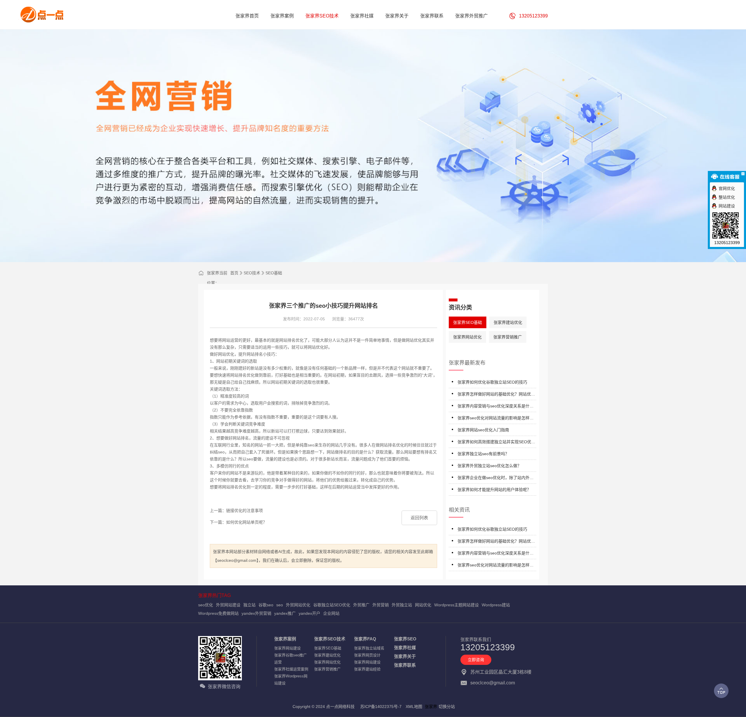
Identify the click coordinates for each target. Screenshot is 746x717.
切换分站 (447, 706)
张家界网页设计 (367, 655)
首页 (234, 273)
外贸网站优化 (298, 605)
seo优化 (205, 605)
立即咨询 (476, 659)
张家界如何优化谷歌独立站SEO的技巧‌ (492, 382)
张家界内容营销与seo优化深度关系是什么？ (493, 407)
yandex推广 (285, 613)
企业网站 (331, 613)
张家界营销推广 (507, 337)
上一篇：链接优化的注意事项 (236, 510)
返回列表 (419, 517)
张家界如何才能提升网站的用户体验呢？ (494, 489)
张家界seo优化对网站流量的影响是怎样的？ (493, 419)
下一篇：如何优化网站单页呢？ (238, 522)
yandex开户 (309, 613)
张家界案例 (285, 638)
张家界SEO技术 (329, 638)
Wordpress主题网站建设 (456, 605)
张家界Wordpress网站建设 (290, 679)
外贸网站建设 (228, 605)
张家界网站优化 (467, 337)
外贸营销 (380, 605)
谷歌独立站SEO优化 (331, 605)
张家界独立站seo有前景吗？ (483, 453)
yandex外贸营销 (256, 613)
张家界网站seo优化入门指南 (483, 430)
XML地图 (414, 706)
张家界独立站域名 (369, 648)
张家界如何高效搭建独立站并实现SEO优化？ (494, 442)
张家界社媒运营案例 (291, 669)
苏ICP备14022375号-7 (381, 706)
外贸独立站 (402, 605)
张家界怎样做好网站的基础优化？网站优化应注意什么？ (496, 395)
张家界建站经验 (367, 669)
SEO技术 (252, 273)
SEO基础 (273, 273)
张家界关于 (405, 656)
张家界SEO (405, 638)
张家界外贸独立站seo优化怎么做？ (489, 465)
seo (279, 605)
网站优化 (423, 605)
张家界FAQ (365, 638)
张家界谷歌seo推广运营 (290, 658)
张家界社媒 (405, 647)
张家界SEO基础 (467, 322)
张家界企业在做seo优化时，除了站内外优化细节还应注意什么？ (496, 478)
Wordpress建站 (496, 605)
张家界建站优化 (508, 322)
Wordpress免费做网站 (218, 613)
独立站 (249, 605)
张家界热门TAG (214, 595)
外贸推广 (361, 605)
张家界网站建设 (287, 648)
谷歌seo (265, 605)
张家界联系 (405, 665)
